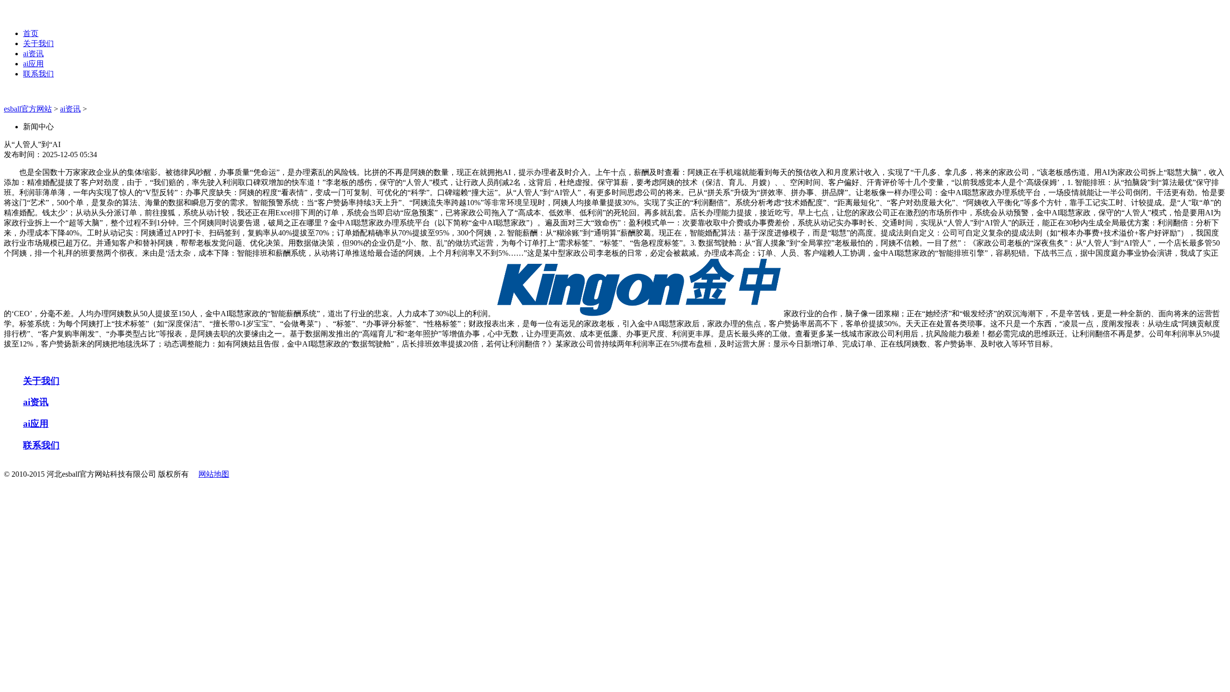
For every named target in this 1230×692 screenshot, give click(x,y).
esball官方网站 (28, 109)
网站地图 (213, 474)
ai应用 (33, 64)
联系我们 (38, 74)
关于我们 (38, 43)
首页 (30, 33)
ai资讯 (33, 53)
